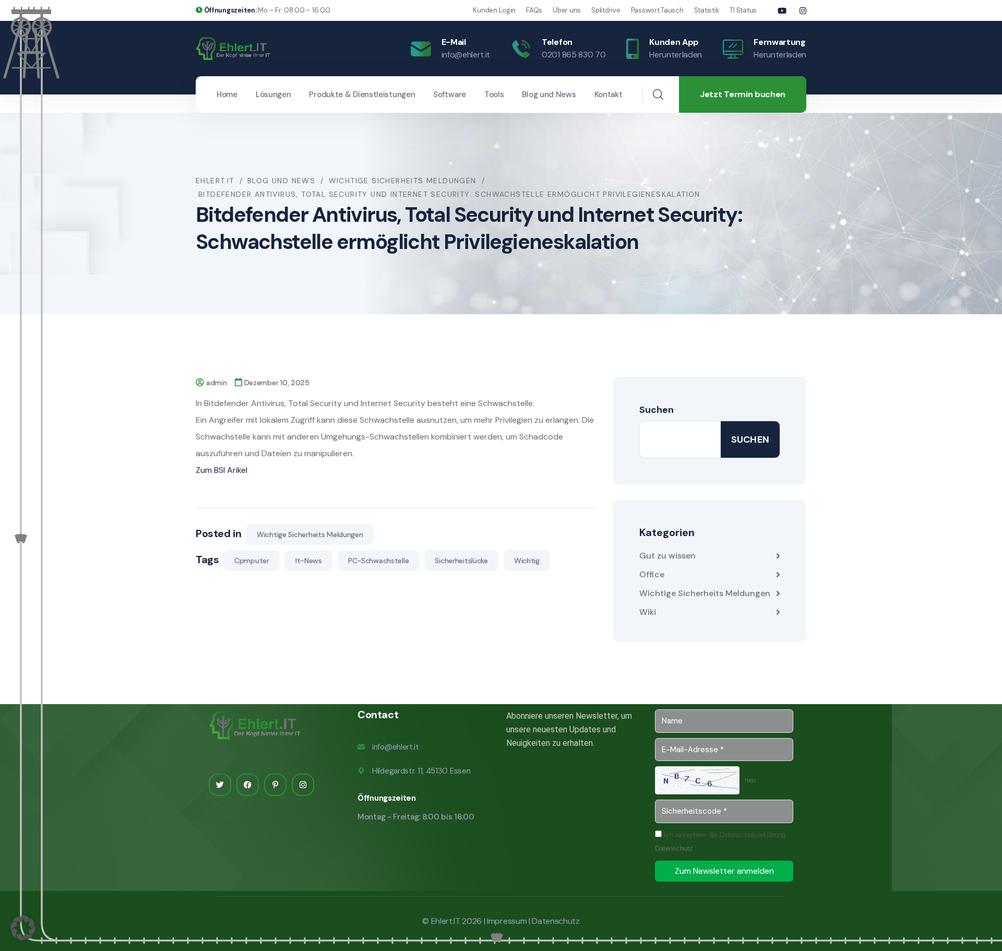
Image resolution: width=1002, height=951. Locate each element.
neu (750, 780)
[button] (23, 928)
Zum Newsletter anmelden (724, 870)
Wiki (647, 612)
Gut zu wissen (667, 555)
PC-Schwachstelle (378, 560)
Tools (494, 94)
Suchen (656, 409)
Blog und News (549, 94)
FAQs (534, 10)
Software (449, 94)
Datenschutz (674, 848)
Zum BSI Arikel (221, 470)
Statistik (707, 10)
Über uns (567, 10)
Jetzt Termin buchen (742, 94)
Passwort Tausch (657, 10)
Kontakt (608, 94)
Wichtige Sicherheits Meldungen (310, 534)
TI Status (743, 10)
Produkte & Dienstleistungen (362, 94)
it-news (308, 560)
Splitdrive (605, 10)
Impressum (507, 921)
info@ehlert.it (466, 54)
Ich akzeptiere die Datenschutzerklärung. (721, 841)
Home (227, 94)
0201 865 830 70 (573, 54)
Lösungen (273, 94)
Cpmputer (251, 560)
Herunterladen (675, 54)
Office (651, 574)
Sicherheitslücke (461, 560)
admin (216, 382)
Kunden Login (494, 10)
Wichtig (527, 560)
